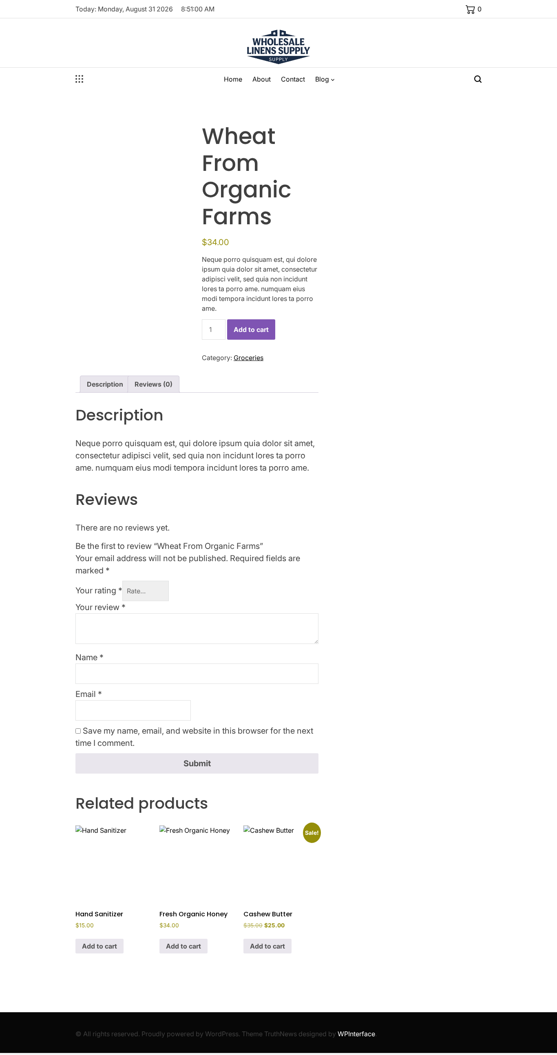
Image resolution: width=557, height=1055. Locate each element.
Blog (322, 79)
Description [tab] (105, 384)
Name (89, 657)
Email (88, 694)
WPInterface (356, 1034)
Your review (100, 607)
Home (233, 79)
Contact (293, 79)
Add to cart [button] (99, 946)
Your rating (98, 590)
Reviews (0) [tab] (153, 384)
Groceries (248, 358)
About (261, 79)
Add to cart (251, 329)
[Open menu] (79, 79)
